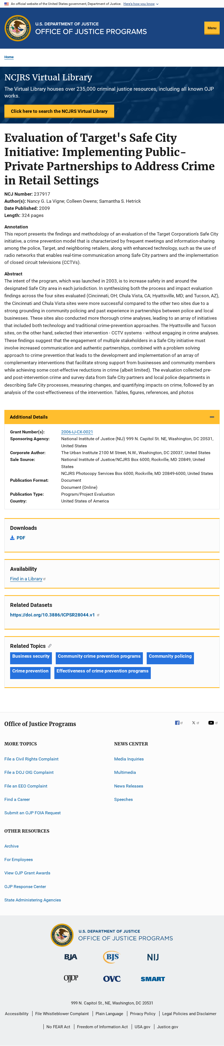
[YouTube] (214, 727)
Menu (212, 28)
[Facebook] (181, 727)
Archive (11, 845)
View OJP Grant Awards (27, 872)
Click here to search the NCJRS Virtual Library (59, 111)
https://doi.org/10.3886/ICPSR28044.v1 (53, 615)
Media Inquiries (129, 759)
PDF (21, 537)
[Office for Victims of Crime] (112, 983)
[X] (197, 727)
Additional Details (29, 417)
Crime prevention (30, 671)
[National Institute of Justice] (153, 961)
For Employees (18, 859)
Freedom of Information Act (102, 1026)
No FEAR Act (58, 1026)
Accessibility (16, 1013)
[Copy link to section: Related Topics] (48, 645)
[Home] (91, 28)
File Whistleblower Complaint (62, 1013)
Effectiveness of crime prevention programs (103, 671)
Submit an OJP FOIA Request (32, 812)
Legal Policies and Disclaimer (189, 1013)
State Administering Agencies (32, 900)
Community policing (170, 656)
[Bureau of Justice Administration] (70, 961)
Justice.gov (167, 1026)
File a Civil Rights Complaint (31, 759)
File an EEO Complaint (25, 785)
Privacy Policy (142, 1013)
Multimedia (125, 772)
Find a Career (17, 799)
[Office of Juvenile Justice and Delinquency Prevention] (71, 983)
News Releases (128, 785)
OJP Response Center (25, 886)
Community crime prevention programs (99, 656)
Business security (31, 656)
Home (9, 57)
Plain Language (109, 1013)
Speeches (123, 799)
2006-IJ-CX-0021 (77, 431)
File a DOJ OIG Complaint (29, 772)
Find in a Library (26, 578)
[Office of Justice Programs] (17, 28)
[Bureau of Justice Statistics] (112, 964)
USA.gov (142, 1026)
